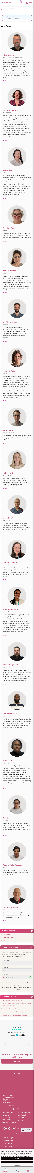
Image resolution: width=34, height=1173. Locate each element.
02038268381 (10, 1105)
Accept (17, 1158)
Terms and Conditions (6, 1118)
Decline (17, 1162)
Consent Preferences (9, 1122)
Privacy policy (7, 1115)
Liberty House (7, 1143)
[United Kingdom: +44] (4, 977)
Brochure (21, 1120)
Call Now (17, 1061)
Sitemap (21, 1117)
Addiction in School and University (13, 1012)
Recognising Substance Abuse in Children (15, 1015)
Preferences (17, 1165)
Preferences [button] (28, 1156)
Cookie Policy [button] (23, 1154)
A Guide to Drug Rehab (9, 1009)
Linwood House (7, 1146)
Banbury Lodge (7, 1138)
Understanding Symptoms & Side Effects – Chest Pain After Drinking (17, 1004)
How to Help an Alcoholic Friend (12, 1000)
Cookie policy (22, 1115)
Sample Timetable (24, 1112)
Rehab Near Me (7, 1112)
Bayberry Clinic (7, 1141)
